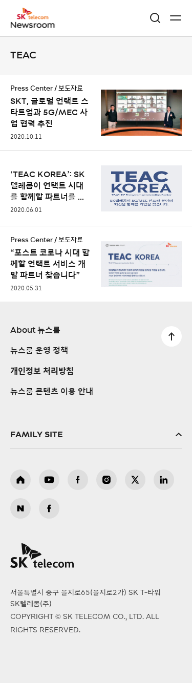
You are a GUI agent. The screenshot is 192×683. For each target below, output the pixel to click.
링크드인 (164, 479)
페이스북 (78, 479)
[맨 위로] (171, 336)
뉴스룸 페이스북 (49, 508)
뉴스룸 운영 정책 (39, 351)
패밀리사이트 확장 (96, 434)
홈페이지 (20, 479)
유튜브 (49, 479)
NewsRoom (33, 24)
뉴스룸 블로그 (20, 508)
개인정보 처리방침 (42, 371)
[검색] (155, 18)
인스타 (106, 479)
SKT (35, 18)
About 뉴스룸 (35, 330)
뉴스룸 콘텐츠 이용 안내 (51, 392)
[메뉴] (175, 18)
